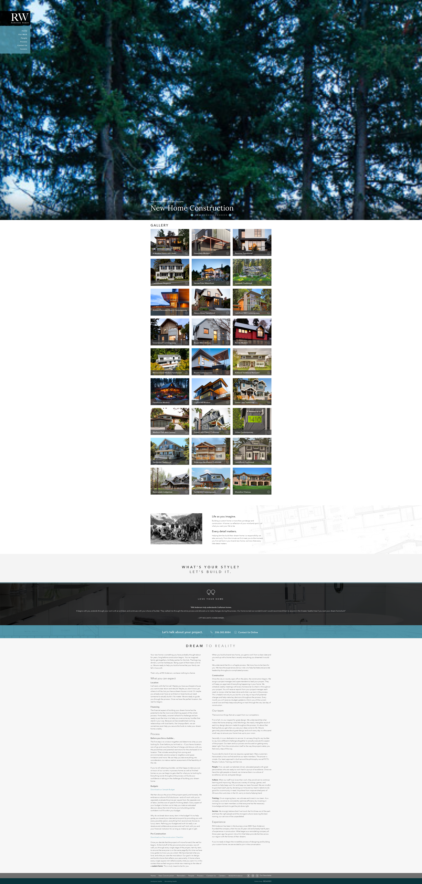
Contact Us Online (248, 632)
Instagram (252, 875)
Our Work (22, 34)
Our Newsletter (265, 875)
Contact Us (22, 45)
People (24, 38)
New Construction (166, 876)
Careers (23, 49)
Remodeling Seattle (171, 881)
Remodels (181, 876)
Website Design (258, 881)
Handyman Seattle (156, 881)
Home (24, 31)
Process (23, 42)
